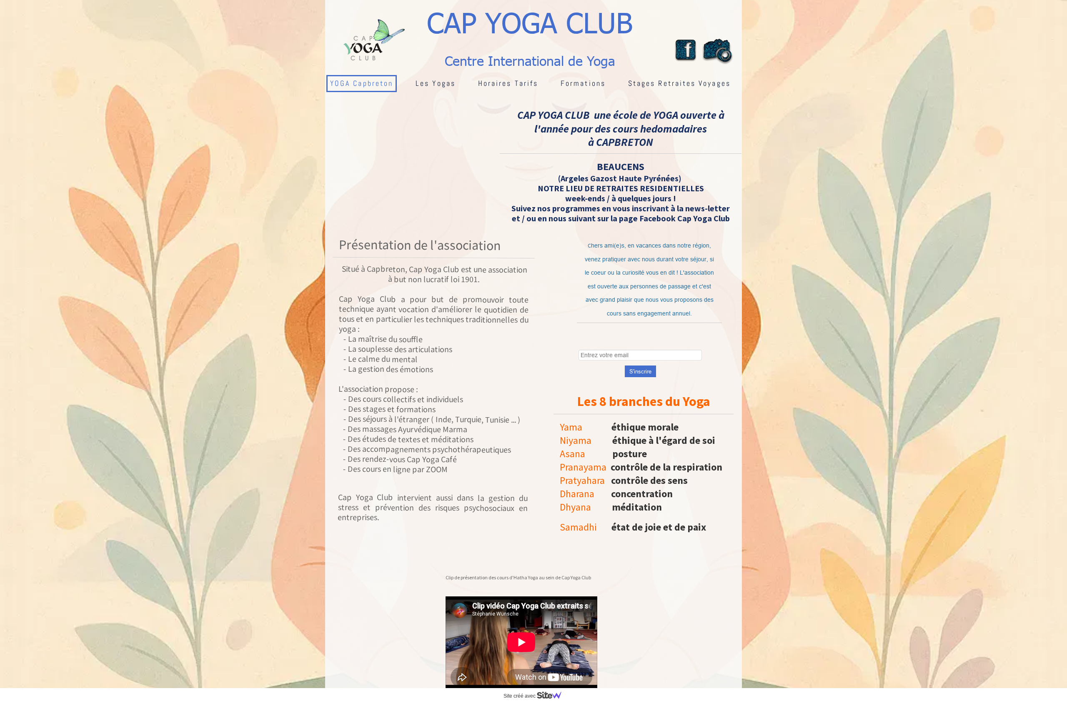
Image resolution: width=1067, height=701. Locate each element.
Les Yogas (436, 83)
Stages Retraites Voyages (679, 83)
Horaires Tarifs (508, 83)
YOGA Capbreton (361, 83)
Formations (583, 83)
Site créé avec (520, 696)
